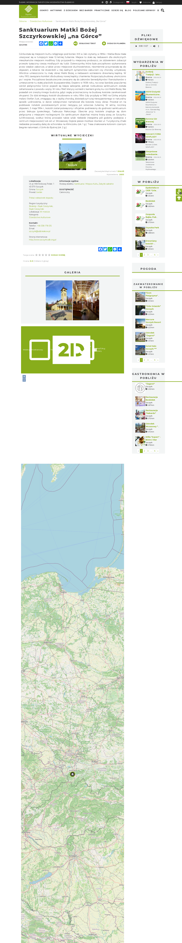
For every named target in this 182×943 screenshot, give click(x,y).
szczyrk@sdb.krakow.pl (39, 231)
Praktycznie (102, 10)
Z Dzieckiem (71, 10)
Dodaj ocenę (58, 255)
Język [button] (134, 2)
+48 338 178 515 (44, 226)
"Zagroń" (150, 384)
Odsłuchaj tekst (87, 43)
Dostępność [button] (118, 2)
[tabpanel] (72, 156)
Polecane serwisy (144, 10)
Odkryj (44, 10)
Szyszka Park (152, 227)
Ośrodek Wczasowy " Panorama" (152, 426)
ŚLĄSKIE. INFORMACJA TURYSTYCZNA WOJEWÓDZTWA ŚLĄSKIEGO (46, 2)
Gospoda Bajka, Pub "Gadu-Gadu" (152, 217)
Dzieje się (117, 10)
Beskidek (150, 201)
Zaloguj (158, 2)
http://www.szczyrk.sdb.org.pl (42, 240)
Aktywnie (56, 10)
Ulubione (146, 2)
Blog (128, 10)
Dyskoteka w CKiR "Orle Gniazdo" (152, 191)
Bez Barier (86, 10)
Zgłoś (121, 171)
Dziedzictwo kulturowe (39, 217)
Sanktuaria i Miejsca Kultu (86, 184)
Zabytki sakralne (106, 184)
